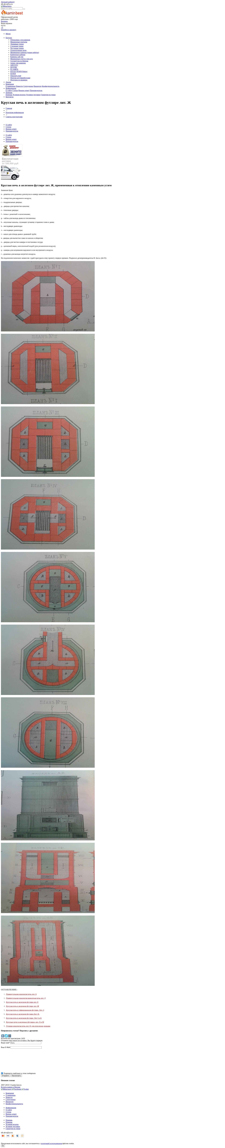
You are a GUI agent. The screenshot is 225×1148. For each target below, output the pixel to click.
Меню (8, 34)
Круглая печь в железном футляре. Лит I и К (24, 1018)
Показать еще (15, 76)
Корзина (4, 21)
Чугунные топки (17, 48)
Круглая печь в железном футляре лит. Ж (22, 1006)
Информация (11, 88)
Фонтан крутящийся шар (20, 78)
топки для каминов (18, 63)
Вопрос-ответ (23, 90)
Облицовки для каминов (20, 40)
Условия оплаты (19, 95)
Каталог (9, 38)
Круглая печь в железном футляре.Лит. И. (22, 1014)
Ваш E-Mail (5, 1047)
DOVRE (13, 67)
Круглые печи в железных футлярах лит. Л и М (25, 1022)
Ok (3, 1146)
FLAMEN (14, 69)
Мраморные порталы (18, 42)
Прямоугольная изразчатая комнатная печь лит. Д (26, 998)
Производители (36, 90)
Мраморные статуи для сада (21, 59)
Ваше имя (5, 1043)
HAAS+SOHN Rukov (18, 71)
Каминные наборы (17, 55)
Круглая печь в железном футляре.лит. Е (22, 1002)
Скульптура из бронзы (19, 61)
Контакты (9, 97)
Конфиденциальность (50, 86)
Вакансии (37, 86)
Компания (10, 84)
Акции (8, 82)
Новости (19, 86)
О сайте (9, 90)
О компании (10, 86)
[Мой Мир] (9, 1035)
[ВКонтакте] (2, 1035)
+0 (2, 28)
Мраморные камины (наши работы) (24, 52)
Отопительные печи (18, 50)
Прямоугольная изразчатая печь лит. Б (21, 994)
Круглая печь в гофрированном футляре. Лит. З (25, 1010)
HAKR (13, 74)
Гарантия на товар (48, 95)
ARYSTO (14, 65)
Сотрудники (28, 86)
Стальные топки (16, 46)
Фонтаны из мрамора (18, 80)
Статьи (15, 90)
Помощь (9, 93)
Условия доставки (33, 95)
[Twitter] (6, 1035)
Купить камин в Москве (10, 1087)
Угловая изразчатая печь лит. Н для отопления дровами (28, 1026)
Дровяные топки (17, 44)
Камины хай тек (16, 57)
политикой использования (51, 1143)
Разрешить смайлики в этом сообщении (20, 1073)
